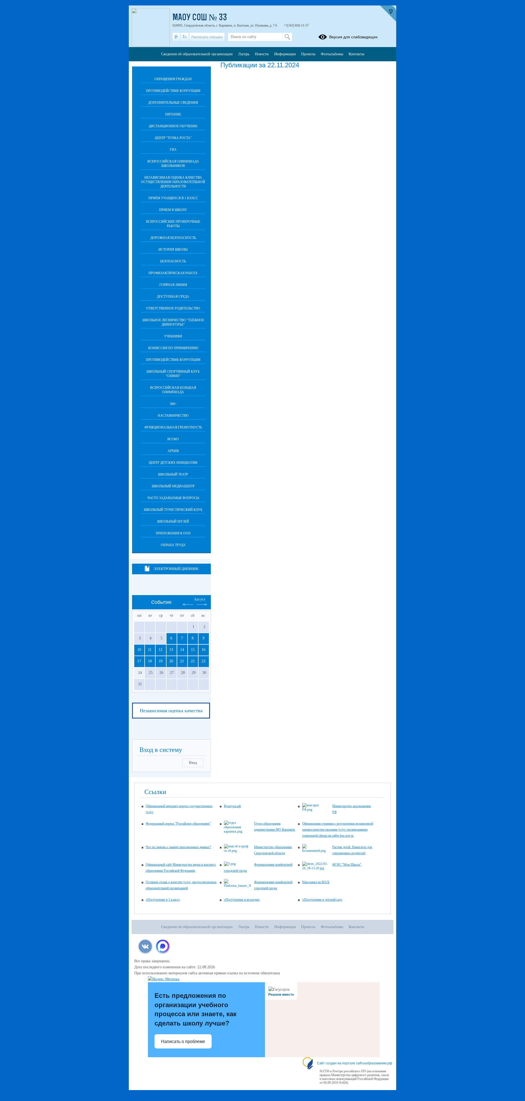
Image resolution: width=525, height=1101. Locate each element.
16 (203, 650)
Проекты (308, 54)
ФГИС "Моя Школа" (346, 865)
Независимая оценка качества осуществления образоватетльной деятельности (173, 182)
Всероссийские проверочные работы (173, 224)
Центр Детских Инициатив (173, 463)
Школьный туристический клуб (173, 510)
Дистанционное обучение (173, 126)
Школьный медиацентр (173, 486)
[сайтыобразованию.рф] (388, 13)
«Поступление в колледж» (242, 900)
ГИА (173, 150)
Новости (262, 54)
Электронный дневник (176, 569)
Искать (287, 37)
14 (182, 650)
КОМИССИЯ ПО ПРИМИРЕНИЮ (173, 348)
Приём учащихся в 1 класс (173, 198)
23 (203, 661)
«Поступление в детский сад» (322, 900)
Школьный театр (173, 474)
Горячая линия (173, 285)
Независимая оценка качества (171, 710)
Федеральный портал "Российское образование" (178, 823)
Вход (193, 763)
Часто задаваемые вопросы (173, 498)
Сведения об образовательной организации (197, 54)
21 (182, 661)
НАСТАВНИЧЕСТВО (173, 416)
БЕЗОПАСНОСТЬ (173, 261)
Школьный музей (173, 521)
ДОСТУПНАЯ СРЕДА (173, 297)
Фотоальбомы (332, 54)
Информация (285, 54)
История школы (173, 249)
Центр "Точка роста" (173, 138)
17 (139, 661)
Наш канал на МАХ (315, 882)
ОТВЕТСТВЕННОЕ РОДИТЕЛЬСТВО (173, 308)
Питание (173, 114)
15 (193, 650)
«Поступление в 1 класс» (163, 900)
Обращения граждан (173, 79)
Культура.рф (232, 806)
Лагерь (243, 54)
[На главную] (176, 37)
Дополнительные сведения (173, 103)
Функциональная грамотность (173, 427)
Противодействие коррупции (173, 91)
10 (139, 650)
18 (150, 661)
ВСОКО (173, 439)
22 (193, 661)
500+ (173, 404)
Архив (173, 451)
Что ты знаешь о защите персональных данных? (178, 847)
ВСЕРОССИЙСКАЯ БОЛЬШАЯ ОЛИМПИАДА (173, 390)
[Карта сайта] (185, 37)
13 (171, 650)
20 (171, 661)
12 (160, 650)
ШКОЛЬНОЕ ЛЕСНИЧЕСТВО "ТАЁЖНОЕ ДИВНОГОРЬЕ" (173, 322)
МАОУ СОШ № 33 (200, 18)
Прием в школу (173, 210)
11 (149, 650)
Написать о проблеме (183, 1041)
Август (199, 599)
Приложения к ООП (173, 533)
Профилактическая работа (173, 273)
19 (160, 661)
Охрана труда (173, 545)
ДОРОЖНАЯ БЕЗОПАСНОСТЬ (173, 238)
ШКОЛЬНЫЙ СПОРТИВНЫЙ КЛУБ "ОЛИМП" (173, 374)
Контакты (356, 54)
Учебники (173, 336)
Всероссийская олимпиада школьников (173, 164)
